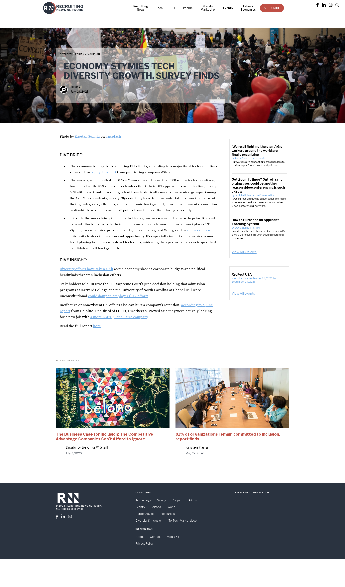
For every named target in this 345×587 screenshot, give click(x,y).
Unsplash (113, 136)
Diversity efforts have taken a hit (86, 269)
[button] (337, 4)
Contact (155, 536)
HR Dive (75, 87)
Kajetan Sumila (87, 136)
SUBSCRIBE (272, 8)
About (140, 536)
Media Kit (173, 536)
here (97, 326)
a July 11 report (103, 172)
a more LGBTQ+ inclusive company (119, 317)
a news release (199, 230)
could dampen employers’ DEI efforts (118, 296)
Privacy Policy (144, 543)
